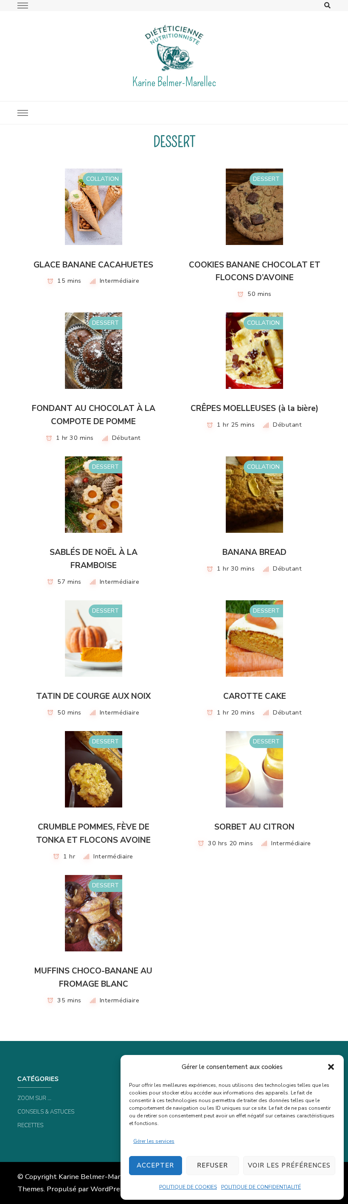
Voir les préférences (289, 1165)
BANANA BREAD (254, 552)
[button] (331, 1067)
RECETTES (30, 1125)
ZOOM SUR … (34, 1098)
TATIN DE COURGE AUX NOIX (93, 696)
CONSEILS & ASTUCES (45, 1111)
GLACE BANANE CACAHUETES (93, 264)
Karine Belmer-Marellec (174, 82)
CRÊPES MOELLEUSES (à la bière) (254, 408)
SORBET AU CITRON (254, 827)
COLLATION (102, 179)
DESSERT (266, 179)
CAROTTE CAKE (254, 696)
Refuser (212, 1165)
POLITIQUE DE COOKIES (188, 1187)
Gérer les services (153, 1141)
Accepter (155, 1165)
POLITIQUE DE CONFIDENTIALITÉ (261, 1187)
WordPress (108, 1189)
